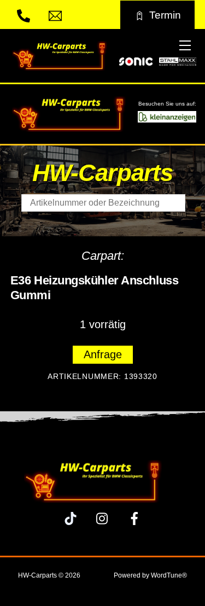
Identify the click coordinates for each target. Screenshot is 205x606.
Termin (165, 15)
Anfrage (103, 354)
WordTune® (169, 575)
